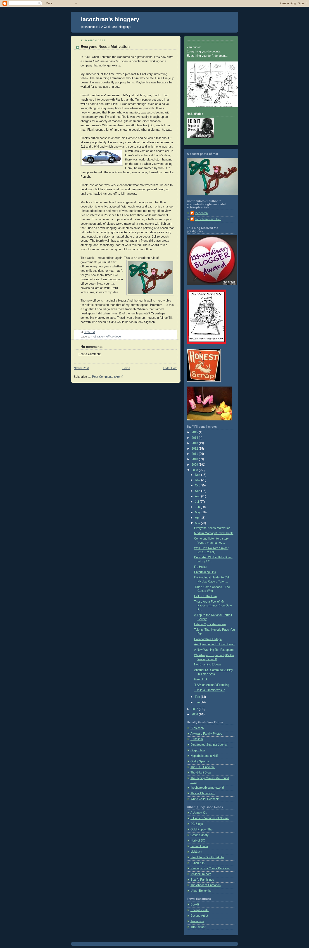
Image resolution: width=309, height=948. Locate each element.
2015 (195, 432)
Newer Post (81, 368)
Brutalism (196, 739)
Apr (197, 517)
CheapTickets (199, 910)
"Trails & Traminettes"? (209, 690)
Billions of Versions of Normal (209, 818)
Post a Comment (89, 354)
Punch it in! (197, 863)
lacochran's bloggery (110, 19)
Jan (198, 702)
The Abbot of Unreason (205, 885)
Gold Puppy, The (201, 829)
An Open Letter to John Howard (214, 644)
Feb (198, 696)
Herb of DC (197, 840)
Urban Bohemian (201, 890)
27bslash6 (197, 728)
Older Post (170, 368)
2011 (195, 453)
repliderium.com (200, 874)
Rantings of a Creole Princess (210, 868)
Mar (198, 523)
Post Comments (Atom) (107, 376)
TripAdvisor (197, 927)
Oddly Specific (200, 761)
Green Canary (199, 835)
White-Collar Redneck (204, 799)
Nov (198, 480)
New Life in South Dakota (207, 857)
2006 (195, 714)
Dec (198, 474)
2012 (195, 448)
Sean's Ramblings (202, 879)
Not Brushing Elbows (207, 664)
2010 (195, 459)
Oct (198, 485)
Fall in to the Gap (205, 596)
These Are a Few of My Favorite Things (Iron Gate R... (213, 605)
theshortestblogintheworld (207, 787)
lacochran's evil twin (208, 219)
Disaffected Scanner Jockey (209, 744)
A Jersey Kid (198, 812)
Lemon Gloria (199, 846)
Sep (198, 491)
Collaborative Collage (208, 639)
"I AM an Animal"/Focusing (211, 684)
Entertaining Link (205, 572)
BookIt (194, 904)
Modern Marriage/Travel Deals (213, 533)
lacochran (201, 213)
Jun (198, 507)
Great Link (201, 679)
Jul (197, 501)
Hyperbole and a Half (204, 755)
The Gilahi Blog (200, 772)
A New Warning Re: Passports (214, 649)
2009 (195, 464)
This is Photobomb (202, 793)
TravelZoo (197, 921)
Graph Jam (197, 750)
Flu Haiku (200, 566)
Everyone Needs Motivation (105, 47)
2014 (195, 437)
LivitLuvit (196, 851)
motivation (98, 336)
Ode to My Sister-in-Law (210, 624)
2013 (195, 443)
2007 (195, 709)
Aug (198, 496)
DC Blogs (196, 823)
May (198, 512)
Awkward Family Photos (206, 733)
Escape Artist (199, 915)
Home (126, 368)
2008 (195, 470)
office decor (114, 336)
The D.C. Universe (202, 767)
